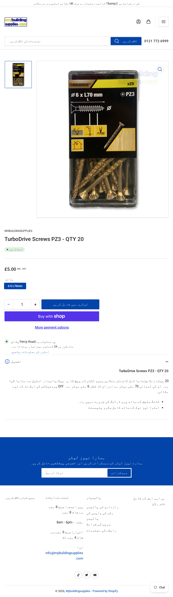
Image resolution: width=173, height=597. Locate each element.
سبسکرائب (119, 473)
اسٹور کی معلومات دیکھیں (30, 352)
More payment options (52, 327)
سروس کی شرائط (98, 524)
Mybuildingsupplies (18, 231)
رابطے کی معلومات (101, 530)
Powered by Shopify (105, 591)
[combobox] (73, 41)
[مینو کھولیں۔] (163, 22)
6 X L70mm (15, 286)
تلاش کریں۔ (129, 41)
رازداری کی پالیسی (102, 507)
